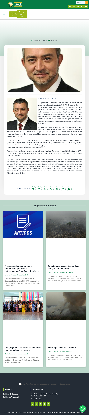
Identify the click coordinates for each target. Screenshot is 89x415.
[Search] (86, 2)
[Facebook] (70, 6)
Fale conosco (38, 389)
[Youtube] (86, 6)
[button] (4, 14)
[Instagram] (74, 6)
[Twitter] (78, 6)
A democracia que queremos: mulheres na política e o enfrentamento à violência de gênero (22, 268)
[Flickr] (82, 6)
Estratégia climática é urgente (62, 347)
